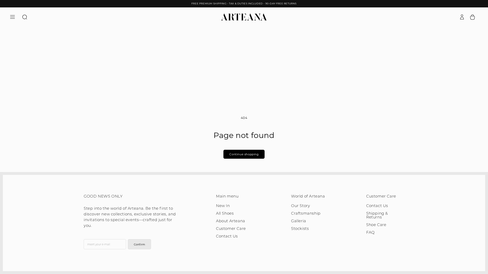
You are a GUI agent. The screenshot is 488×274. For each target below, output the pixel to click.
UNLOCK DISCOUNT (281, 156)
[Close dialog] (313, 92)
